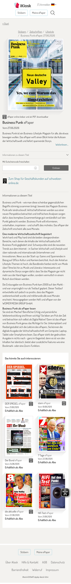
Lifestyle (50, 31)
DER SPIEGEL (15, 403)
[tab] (35, 161)
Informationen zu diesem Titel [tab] (15, 154)
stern (44, 403)
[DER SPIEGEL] (19, 382)
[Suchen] (53, 13)
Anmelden (45, 4)
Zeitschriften (36, 31)
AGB (44, 562)
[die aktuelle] (19, 490)
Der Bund (13, 460)
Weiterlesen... (62, 144)
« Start (5, 23)
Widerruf (37, 570)
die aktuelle (14, 511)
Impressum (52, 570)
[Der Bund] (19, 436)
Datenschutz (58, 562)
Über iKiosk (11, 562)
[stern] (52, 382)
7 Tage (45, 455)
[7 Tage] (52, 434)
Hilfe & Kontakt (30, 562)
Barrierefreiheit (20, 570)
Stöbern (22, 12)
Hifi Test (45, 513)
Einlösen (56, 168)
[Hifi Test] (52, 491)
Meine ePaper (38, 12)
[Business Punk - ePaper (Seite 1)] (36, 74)
